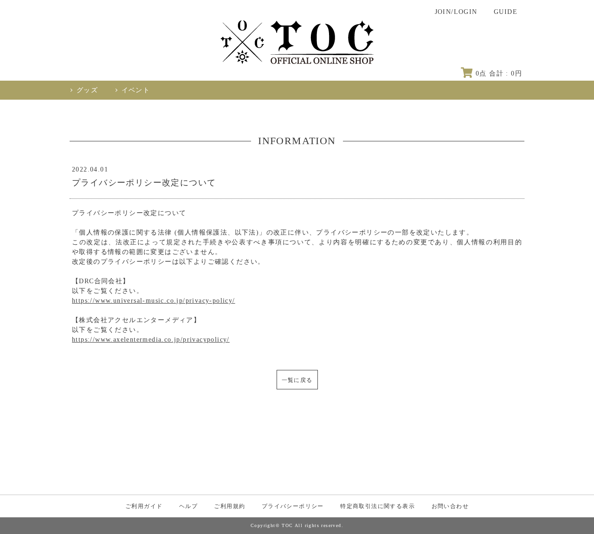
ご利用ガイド (143, 506)
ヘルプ (188, 506)
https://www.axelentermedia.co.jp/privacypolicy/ (151, 339)
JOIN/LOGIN (456, 11)
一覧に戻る (297, 380)
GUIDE (505, 11)
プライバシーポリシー (293, 506)
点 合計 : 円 (499, 73)
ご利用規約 (229, 506)
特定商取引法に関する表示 (377, 506)
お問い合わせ (450, 506)
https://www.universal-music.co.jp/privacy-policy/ (153, 300)
